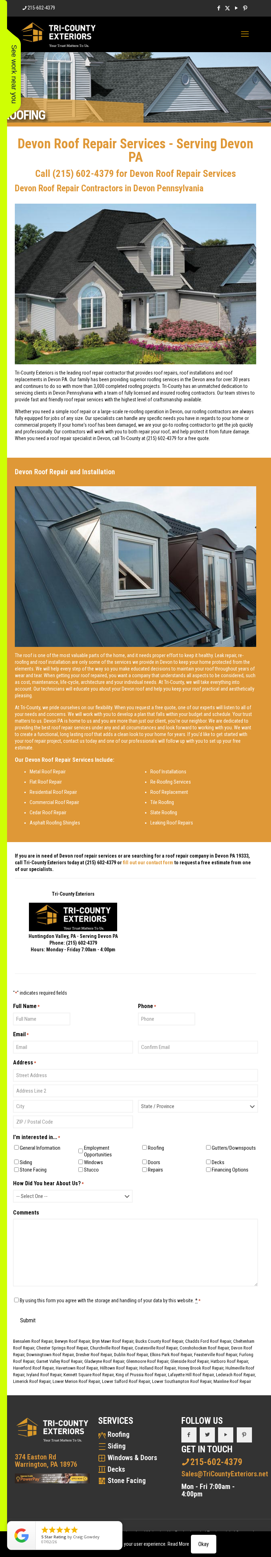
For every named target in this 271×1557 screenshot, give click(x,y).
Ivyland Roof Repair (43, 1374)
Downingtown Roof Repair (50, 1354)
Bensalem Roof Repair (33, 1341)
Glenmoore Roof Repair (147, 1361)
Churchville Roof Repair (111, 1348)
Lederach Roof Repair (235, 1374)
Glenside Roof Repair (189, 1361)
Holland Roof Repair (157, 1368)
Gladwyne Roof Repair (104, 1361)
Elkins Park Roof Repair (171, 1354)
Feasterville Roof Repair (215, 1354)
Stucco (91, 1170)
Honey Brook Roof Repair (200, 1368)
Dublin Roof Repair (131, 1354)
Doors (154, 1162)
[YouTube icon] (236, 8)
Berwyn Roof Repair (72, 1341)
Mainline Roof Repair (232, 1381)
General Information (40, 1148)
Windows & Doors (132, 1457)
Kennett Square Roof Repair (89, 1374)
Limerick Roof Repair (31, 1381)
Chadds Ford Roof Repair (208, 1341)
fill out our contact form (148, 862)
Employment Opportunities (98, 1151)
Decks (218, 1162)
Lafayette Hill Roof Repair (191, 1374)
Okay (203, 1544)
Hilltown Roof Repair (118, 1368)
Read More (178, 1544)
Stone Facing (33, 1170)
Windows (93, 1162)
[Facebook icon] (218, 8)
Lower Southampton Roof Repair (181, 1381)
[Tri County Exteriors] (58, 34)
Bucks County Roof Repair (159, 1341)
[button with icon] (189, 1434)
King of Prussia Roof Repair (141, 1374)
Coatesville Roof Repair (156, 1348)
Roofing (156, 1148)
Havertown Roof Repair (77, 1368)
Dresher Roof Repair (94, 1354)
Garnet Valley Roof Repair (59, 1361)
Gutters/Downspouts (232, 1148)
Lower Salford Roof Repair (126, 1381)
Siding (26, 1162)
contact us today (80, 741)
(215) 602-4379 (83, 173)
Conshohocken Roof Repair (204, 1348)
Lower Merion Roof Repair (76, 1381)
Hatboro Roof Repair (229, 1361)
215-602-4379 (41, 8)
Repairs (155, 1170)
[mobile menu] (245, 34)
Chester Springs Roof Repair (62, 1348)
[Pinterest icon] (245, 8)
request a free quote (155, 707)
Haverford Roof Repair (33, 1368)
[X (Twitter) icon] (227, 8)
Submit (28, 1320)
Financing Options (230, 1170)
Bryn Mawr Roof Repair (112, 1341)
